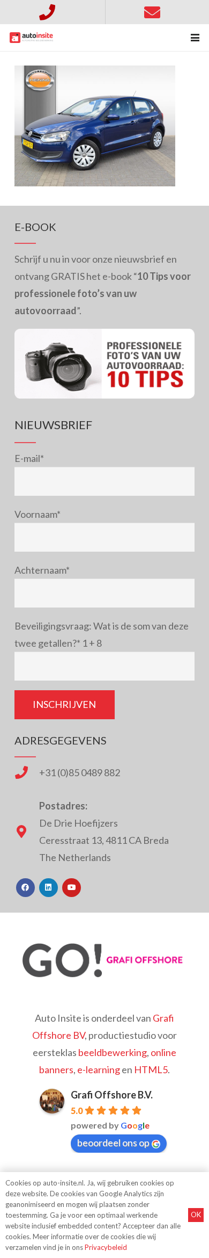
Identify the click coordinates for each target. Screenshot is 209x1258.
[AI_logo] (31, 37)
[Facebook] (25, 887)
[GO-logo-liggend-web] (104, 960)
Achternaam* (42, 570)
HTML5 (151, 1069)
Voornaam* (37, 514)
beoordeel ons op (113, 1142)
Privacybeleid (106, 1247)
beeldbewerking (112, 1052)
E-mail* (29, 458)
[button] (195, 37)
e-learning (98, 1069)
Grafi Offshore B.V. (112, 1095)
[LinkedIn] (48, 887)
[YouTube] (71, 887)
